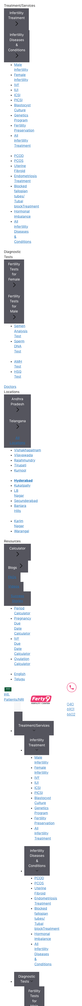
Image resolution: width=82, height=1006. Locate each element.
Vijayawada (23, 455)
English (19, 674)
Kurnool (20, 470)
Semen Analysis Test (20, 331)
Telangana (17, 421)
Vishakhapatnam (27, 450)
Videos (13, 586)
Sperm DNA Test (19, 346)
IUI (16, 90)
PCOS (18, 161)
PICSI (18, 100)
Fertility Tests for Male (14, 303)
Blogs (13, 568)
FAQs (12, 577)
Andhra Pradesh (17, 401)
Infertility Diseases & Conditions (16, 42)
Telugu (19, 679)
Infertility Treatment (16, 15)
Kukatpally (22, 485)
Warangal (21, 531)
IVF (16, 85)
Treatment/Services (34, 725)
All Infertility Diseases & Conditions (22, 231)
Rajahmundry (24, 460)
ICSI (17, 95)
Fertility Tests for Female (14, 271)
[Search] (18, 716)
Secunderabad (26, 501)
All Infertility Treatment (22, 141)
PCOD (19, 156)
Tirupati (20, 465)
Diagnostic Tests (26, 979)
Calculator (17, 548)
